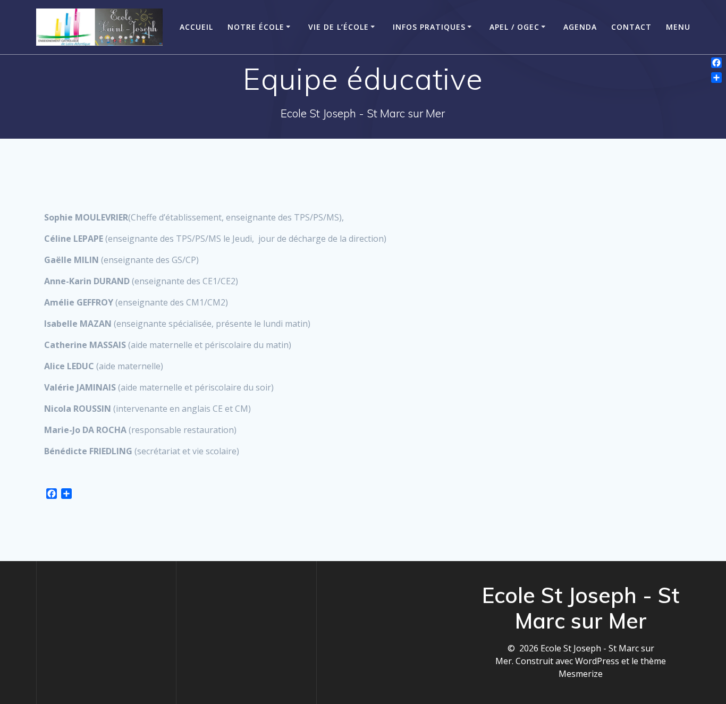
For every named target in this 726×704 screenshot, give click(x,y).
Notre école (255, 27)
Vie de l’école (338, 27)
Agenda (580, 27)
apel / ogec (514, 27)
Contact (631, 27)
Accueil (196, 27)
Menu (678, 27)
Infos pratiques (429, 27)
